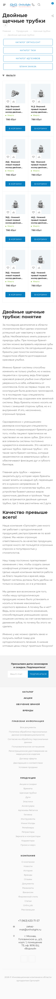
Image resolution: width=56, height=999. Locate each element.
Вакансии (28, 892)
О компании (28, 862)
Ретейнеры (28, 827)
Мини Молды (28, 823)
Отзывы (28, 879)
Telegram (32, 959)
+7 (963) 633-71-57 (29, 921)
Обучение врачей (28, 704)
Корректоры (28, 840)
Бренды (28, 710)
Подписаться (38, 674)
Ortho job (28, 905)
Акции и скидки (28, 784)
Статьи (28, 901)
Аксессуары (28, 806)
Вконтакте (24, 959)
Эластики (28, 801)
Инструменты (28, 819)
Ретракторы (28, 832)
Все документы (28, 727)
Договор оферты (28, 758)
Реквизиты (28, 888)
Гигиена (28, 814)
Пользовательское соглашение (28, 746)
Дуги (28, 797)
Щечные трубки (28, 793)
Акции (28, 698)
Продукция (28, 778)
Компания (28, 855)
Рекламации (28, 909)
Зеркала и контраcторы (28, 836)
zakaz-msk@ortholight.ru (30, 928)
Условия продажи (28, 767)
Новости (28, 866)
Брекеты (28, 788)
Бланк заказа (28, 66)
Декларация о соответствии (28, 763)
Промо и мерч (28, 845)
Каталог (28, 692)
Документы (28, 883)
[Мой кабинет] (44, 4)
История (28, 870)
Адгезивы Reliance (28, 810)
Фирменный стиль (28, 896)
